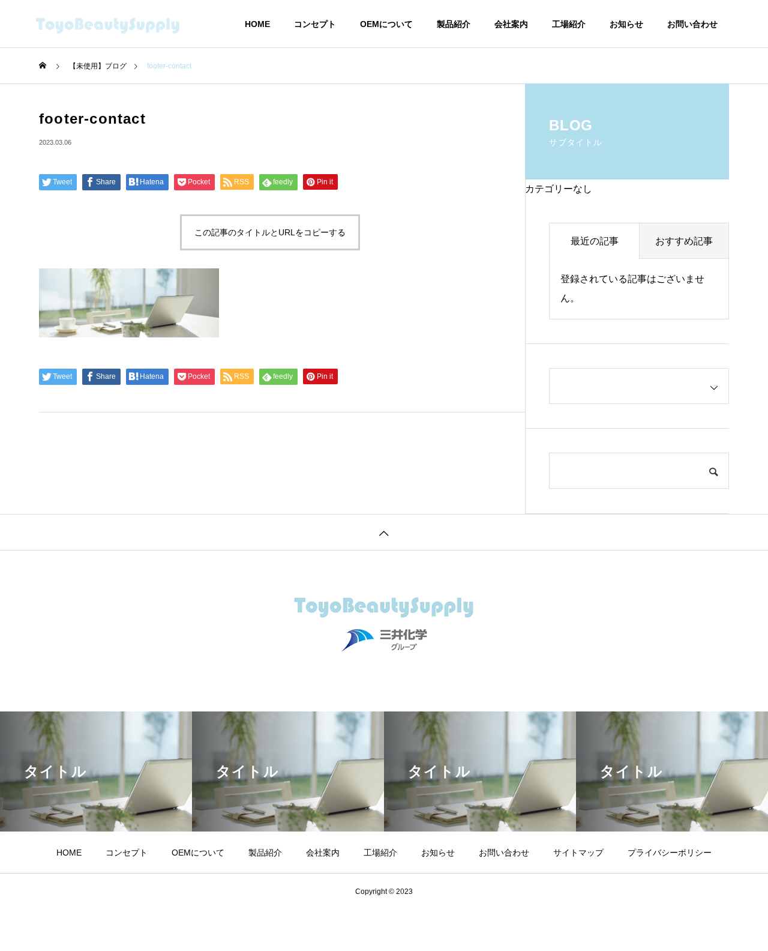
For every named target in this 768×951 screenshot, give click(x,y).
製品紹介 (453, 24)
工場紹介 (569, 24)
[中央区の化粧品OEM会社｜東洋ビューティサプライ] (126, 24)
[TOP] (384, 532)
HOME (257, 24)
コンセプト (315, 24)
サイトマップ (578, 852)
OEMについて (386, 24)
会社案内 (511, 24)
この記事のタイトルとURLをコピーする (270, 232)
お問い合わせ (692, 24)
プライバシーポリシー (670, 852)
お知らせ (626, 24)
